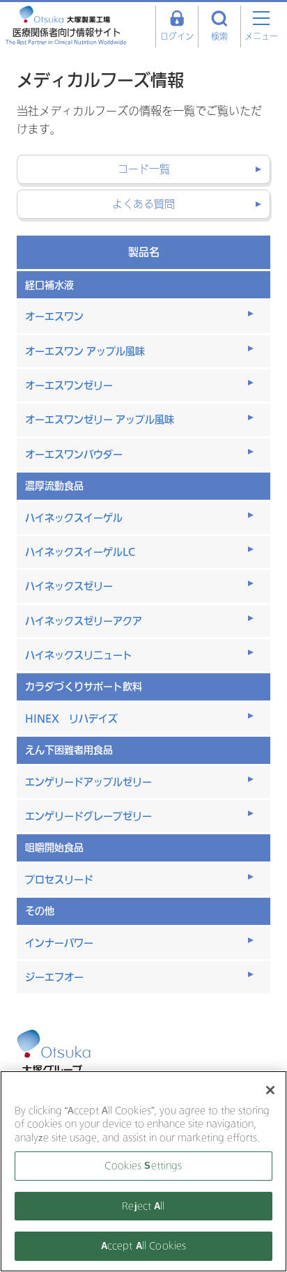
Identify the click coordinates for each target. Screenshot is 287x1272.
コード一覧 (144, 169)
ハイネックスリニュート (78, 655)
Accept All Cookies (143, 1245)
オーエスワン (54, 316)
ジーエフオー (54, 977)
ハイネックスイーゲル (74, 517)
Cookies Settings (143, 1165)
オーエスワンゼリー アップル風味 (99, 419)
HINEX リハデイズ (71, 718)
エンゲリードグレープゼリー (88, 816)
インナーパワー (59, 942)
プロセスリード (59, 879)
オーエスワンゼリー (69, 385)
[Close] (270, 1090)
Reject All (143, 1206)
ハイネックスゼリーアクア (83, 620)
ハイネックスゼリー (69, 585)
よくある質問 (143, 204)
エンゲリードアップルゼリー (88, 781)
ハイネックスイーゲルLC (80, 551)
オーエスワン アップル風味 (85, 351)
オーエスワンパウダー (74, 454)
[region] (143, 1171)
